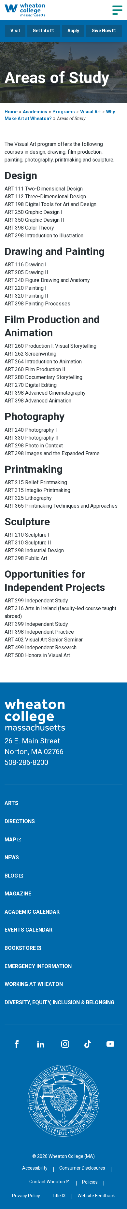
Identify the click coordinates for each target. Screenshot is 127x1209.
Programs (63, 111)
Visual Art (90, 111)
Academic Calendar (32, 912)
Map (10, 839)
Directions (20, 821)
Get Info (41, 30)
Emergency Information (38, 966)
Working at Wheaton (34, 984)
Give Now (101, 30)
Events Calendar (28, 930)
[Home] (32, 10)
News (12, 857)
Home (11, 111)
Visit (15, 30)
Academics (35, 111)
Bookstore (20, 948)
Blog (11, 876)
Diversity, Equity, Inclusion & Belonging (59, 1002)
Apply (73, 30)
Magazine (18, 894)
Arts (11, 803)
